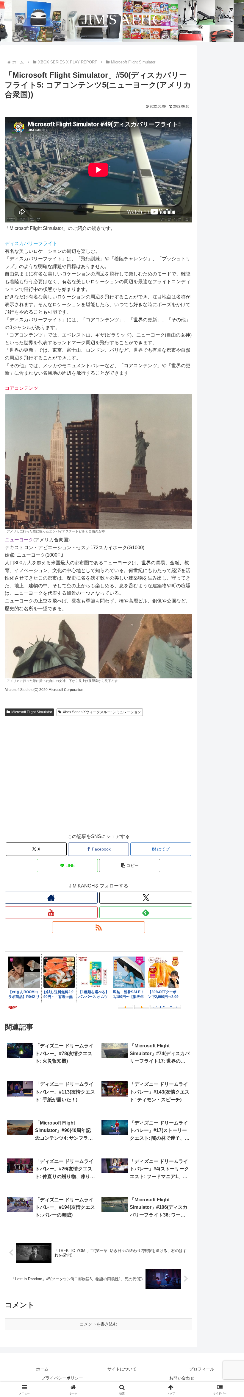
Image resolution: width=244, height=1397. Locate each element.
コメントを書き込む (98, 1324)
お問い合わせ (181, 1378)
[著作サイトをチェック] (51, 898)
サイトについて (122, 1369)
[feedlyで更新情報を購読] (145, 912)
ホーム (42, 1369)
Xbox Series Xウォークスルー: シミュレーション (102, 712)
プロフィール (201, 1369)
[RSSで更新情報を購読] (98, 927)
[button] (129, 865)
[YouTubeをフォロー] (51, 912)
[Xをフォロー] (145, 898)
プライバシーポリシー (62, 1378)
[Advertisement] (98, 780)
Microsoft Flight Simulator (31, 712)
